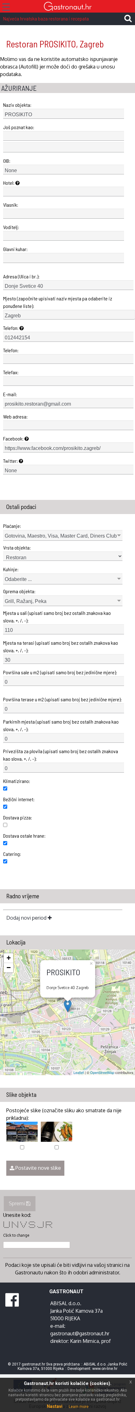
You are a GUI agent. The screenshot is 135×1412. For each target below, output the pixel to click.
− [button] (9, 967)
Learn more (79, 1406)
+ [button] (9, 958)
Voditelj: (11, 227)
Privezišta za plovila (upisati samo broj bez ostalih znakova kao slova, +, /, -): (60, 755)
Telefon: (11, 328)
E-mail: (10, 394)
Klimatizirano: (16, 781)
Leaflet (78, 1072)
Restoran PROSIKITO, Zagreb (55, 43)
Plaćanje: (12, 526)
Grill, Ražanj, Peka (25, 601)
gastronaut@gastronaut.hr (79, 1333)
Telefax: (11, 372)
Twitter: (11, 461)
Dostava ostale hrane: (24, 836)
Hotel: (9, 183)
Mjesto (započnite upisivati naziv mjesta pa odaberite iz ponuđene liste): (57, 302)
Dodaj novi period (27, 918)
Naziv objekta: (17, 105)
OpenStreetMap (102, 1072)
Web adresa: (15, 416)
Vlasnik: (10, 205)
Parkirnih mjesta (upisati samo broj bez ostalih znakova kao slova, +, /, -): (61, 725)
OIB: (6, 161)
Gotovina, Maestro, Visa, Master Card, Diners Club (61, 536)
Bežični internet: (19, 799)
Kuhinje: (11, 569)
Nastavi (54, 1406)
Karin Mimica (84, 1341)
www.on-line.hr (104, 1368)
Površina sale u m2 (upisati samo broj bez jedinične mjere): (60, 672)
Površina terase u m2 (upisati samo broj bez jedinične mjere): (62, 699)
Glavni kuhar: (15, 249)
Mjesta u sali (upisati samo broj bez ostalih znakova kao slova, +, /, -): (57, 616)
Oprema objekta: (19, 591)
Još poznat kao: (18, 127)
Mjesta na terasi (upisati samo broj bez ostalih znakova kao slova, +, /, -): (60, 646)
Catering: (12, 854)
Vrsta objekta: (17, 547)
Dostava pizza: (17, 817)
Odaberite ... (18, 579)
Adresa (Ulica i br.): (21, 276)
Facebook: (13, 438)
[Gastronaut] (67, 7)
